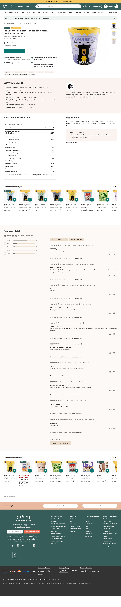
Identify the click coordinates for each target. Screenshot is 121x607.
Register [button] (22, 475)
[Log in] (106, 6)
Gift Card (106, 519)
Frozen (86, 12)
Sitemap (41, 574)
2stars (9, 250)
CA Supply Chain (44, 571)
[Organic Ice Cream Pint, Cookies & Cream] (88, 196)
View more (32, 74)
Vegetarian (88, 533)
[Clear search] (80, 6)
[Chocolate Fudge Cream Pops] (103, 467)
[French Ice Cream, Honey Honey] (72, 196)
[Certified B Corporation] (15, 555)
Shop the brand (90, 97)
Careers (72, 531)
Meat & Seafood (43, 12)
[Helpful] (110, 254)
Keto (86, 519)
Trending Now (25, 12)
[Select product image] (114, 25)
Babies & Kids (112, 12)
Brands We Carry (56, 533)
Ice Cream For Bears (10, 36)
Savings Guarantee (57, 538)
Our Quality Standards (58, 523)
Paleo (87, 521)
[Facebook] (12, 545)
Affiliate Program (75, 528)
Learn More (51, 66)
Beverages (78, 12)
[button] (116, 6)
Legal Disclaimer (72, 142)
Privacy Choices (86, 568)
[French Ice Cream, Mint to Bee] (41, 196)
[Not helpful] (114, 254)
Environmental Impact (58, 526)
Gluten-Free (89, 523)
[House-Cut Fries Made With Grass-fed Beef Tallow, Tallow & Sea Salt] (26, 467)
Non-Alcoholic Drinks (98, 12)
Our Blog (54, 531)
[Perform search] (37, 6)
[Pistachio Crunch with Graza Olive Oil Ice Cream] (103, 196)
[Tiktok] (28, 545)
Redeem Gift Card (75, 526)
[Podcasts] (33, 545)
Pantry (53, 12)
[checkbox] (22, 240)
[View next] (115, 186)
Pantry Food (107, 521)
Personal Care (107, 541)
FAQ (100, 505)
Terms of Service (44, 568)
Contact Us (73, 519)
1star (8, 253)
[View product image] (84, 46)
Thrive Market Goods (11, 12)
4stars (9, 243)
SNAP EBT (54, 543)
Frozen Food (107, 531)
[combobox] (58, 6)
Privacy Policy (64, 568)
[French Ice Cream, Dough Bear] (10, 196)
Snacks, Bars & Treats (65, 12)
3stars (9, 246)
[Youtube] (23, 545)
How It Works (55, 519)
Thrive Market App (57, 541)
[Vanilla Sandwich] (88, 467)
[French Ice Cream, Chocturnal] (57, 196)
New (33, 12)
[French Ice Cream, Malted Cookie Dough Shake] (41, 467)
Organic (88, 531)
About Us (54, 521)
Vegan (87, 528)
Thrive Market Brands (58, 536)
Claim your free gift (94, 6)
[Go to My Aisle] (7, 6)
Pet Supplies (107, 546)
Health (105, 536)
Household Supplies (109, 543)
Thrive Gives (55, 528)
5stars (9, 240)
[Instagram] (18, 545)
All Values (88, 536)
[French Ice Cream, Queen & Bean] (26, 196)
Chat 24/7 (60, 505)
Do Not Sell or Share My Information (68, 571)
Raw (86, 526)
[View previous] (110, 186)
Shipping (73, 523)
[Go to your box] (116, 6)
